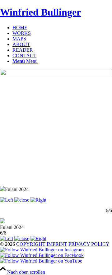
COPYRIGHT (30, 244)
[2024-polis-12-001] (56, 73)
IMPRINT (57, 244)
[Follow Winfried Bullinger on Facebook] (42, 255)
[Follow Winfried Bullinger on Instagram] (42, 249)
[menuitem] (62, 27)
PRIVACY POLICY (89, 244)
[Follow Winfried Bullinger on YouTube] (41, 260)
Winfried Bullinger (40, 12)
